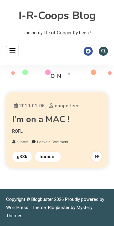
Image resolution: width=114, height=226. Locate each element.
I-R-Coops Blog (57, 15)
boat (24, 142)
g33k (22, 156)
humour (48, 156)
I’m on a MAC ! (40, 119)
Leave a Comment (52, 142)
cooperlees (67, 105)
